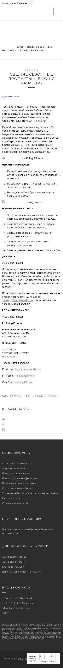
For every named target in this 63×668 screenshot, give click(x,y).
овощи (39, 396)
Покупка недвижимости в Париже (21, 571)
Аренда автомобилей (14, 556)
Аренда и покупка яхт (14, 561)
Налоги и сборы (11, 498)
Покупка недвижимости (15, 473)
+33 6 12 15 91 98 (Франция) (18, 603)
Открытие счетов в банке (16, 488)
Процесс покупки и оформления (20, 478)
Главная (8, 47)
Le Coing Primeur (23, 382)
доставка (16, 396)
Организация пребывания (16, 463)
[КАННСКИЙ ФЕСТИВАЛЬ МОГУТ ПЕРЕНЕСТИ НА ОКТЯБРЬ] (31, 419)
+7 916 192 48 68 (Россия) (17, 598)
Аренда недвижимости (15, 468)
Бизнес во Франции (13, 566)
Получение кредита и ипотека (19, 483)
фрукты (52, 396)
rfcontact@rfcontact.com (17, 608)
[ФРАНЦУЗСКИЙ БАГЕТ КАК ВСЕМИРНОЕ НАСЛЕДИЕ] (31, 429)
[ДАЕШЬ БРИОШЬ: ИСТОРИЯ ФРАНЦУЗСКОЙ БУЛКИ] (31, 424)
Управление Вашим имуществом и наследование (30, 493)
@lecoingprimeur (25, 375)
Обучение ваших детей (15, 503)
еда (28, 396)
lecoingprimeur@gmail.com (18, 300)
